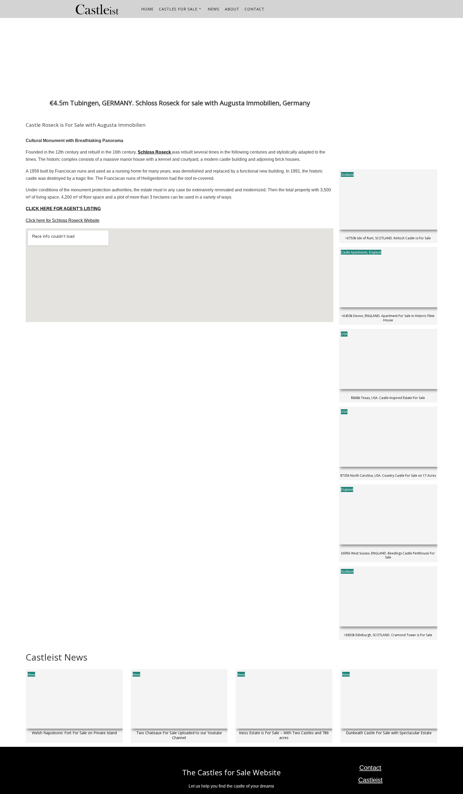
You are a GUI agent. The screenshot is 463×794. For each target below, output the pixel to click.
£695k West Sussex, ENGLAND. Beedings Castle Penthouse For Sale (388, 555)
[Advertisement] (186, 55)
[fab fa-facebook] (388, 10)
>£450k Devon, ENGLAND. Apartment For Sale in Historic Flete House (388, 318)
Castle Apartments (354, 252)
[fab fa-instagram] (379, 10)
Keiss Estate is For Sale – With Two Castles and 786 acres (284, 735)
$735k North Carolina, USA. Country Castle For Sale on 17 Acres (388, 476)
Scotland (347, 175)
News (31, 674)
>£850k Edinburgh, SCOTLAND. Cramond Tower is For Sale (388, 635)
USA (344, 334)
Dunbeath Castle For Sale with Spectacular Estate (389, 732)
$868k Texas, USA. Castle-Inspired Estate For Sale (388, 398)
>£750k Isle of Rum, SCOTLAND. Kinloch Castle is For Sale (388, 238)
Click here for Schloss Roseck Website (62, 220)
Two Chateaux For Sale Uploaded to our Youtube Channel (179, 735)
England (375, 252)
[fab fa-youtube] (370, 10)
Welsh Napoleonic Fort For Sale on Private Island (74, 732)
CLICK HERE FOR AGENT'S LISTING (63, 208)
